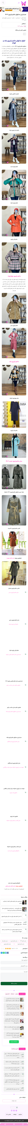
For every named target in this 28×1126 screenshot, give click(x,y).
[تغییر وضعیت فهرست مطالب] (23, 34)
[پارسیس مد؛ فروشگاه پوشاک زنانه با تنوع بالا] (14, 9)
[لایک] (23, 1124)
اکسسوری (7, 994)
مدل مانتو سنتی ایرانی (10, 886)
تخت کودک (14, 1101)
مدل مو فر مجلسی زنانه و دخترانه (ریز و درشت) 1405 (12, 1062)
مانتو (13, 18)
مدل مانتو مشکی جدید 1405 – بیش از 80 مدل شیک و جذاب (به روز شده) (12, 1055)
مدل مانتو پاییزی (7, 944)
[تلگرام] (6, 953)
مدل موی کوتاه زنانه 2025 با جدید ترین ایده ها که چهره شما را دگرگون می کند (12, 1082)
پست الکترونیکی (24, 966)
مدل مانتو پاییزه (21, 944)
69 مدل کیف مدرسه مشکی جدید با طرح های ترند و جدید (12, 1069)
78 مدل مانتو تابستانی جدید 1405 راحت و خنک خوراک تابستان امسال (12, 930)
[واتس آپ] (4, 953)
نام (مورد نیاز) (24, 960)
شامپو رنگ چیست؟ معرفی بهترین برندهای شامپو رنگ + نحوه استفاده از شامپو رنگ (12, 1021)
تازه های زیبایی (22, 994)
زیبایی (17, 994)
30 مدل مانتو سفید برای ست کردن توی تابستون (12, 916)
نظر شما (25, 972)
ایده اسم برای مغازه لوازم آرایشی (12, 1089)
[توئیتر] (1, 953)
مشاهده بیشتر (14, 1042)
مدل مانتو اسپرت (13, 941)
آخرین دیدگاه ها (15, 1049)
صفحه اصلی (23, 18)
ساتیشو (20, 1114)
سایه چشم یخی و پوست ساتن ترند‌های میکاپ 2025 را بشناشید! (12, 1014)
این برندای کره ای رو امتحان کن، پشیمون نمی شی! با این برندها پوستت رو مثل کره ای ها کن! (12, 1007)
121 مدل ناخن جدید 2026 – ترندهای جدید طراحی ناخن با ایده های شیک (12, 1075)
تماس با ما (8, 1114)
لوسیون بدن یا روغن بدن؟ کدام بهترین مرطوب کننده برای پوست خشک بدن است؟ (12, 1035)
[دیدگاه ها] (14, 1124)
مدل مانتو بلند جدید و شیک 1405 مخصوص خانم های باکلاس (12, 923)
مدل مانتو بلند (5, 941)
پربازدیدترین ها (22, 1049)
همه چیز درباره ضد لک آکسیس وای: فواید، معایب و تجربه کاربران (12, 999)
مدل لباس (18, 18)
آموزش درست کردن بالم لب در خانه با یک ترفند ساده (12, 1028)
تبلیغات (14, 1114)
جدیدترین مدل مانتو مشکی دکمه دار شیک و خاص (12, 902)
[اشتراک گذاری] (5, 1124)
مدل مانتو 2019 (23, 941)
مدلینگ (12, 994)
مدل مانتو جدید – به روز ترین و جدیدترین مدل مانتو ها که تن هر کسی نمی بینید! (12, 909)
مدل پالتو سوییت (10, 558)
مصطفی (24, 24)
